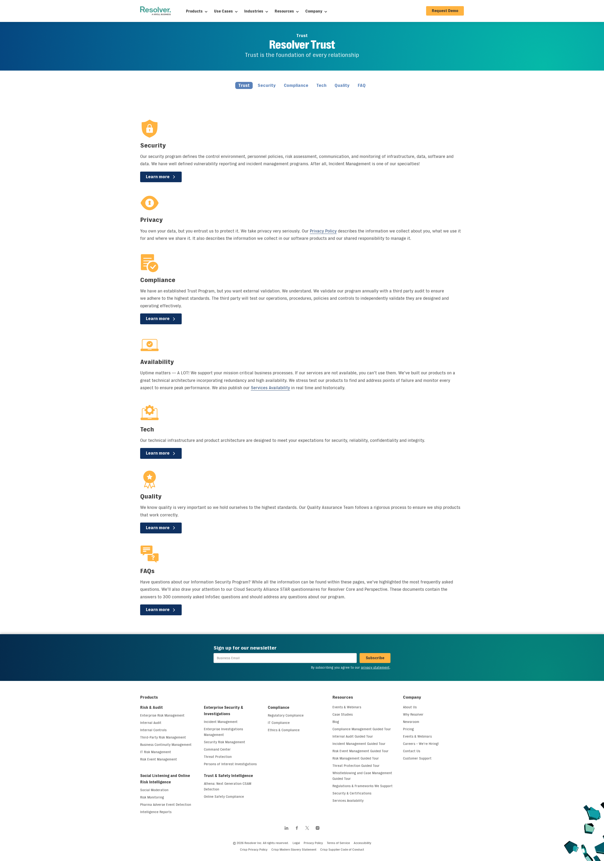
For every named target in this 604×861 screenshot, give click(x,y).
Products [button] (149, 697)
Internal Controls (153, 730)
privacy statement (375, 667)
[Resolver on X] (307, 828)
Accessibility (362, 843)
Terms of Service (338, 843)
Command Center (217, 749)
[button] (375, 658)
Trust (244, 85)
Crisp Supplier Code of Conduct (342, 849)
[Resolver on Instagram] (317, 828)
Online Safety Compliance (224, 796)
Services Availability (270, 387)
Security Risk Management (224, 742)
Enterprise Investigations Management (223, 732)
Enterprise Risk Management (162, 715)
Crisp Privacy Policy (254, 849)
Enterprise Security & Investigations (223, 710)
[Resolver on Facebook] (297, 828)
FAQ (362, 85)
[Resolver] (155, 10)
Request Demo (445, 10)
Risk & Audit (151, 707)
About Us (410, 707)
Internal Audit (150, 723)
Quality (342, 85)
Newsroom (411, 722)
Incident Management (221, 722)
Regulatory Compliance (286, 715)
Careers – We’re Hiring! (421, 744)
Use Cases (223, 11)
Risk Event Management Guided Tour (360, 751)
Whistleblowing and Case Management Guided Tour (362, 776)
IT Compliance (279, 723)
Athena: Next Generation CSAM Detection (227, 786)
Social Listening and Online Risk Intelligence (165, 778)
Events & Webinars (346, 707)
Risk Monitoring (152, 797)
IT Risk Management (155, 752)
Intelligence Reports (156, 812)
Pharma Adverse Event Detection (165, 804)
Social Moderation (154, 790)
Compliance (296, 85)
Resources (284, 11)
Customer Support (417, 758)
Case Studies (342, 714)
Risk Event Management (158, 759)
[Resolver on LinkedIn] (286, 828)
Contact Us (411, 751)
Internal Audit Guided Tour (352, 736)
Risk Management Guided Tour (355, 758)
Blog (335, 722)
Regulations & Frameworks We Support (362, 786)
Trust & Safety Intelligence (228, 775)
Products (194, 11)
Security (267, 85)
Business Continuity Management (166, 745)
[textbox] (285, 658)
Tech (321, 85)
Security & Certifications (351, 793)
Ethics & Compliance (284, 730)
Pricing (408, 729)
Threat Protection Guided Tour (356, 766)
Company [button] (412, 697)
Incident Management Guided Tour (359, 744)
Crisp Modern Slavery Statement (293, 849)
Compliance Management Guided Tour (361, 729)
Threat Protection (218, 757)
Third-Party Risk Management (163, 737)
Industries (253, 11)
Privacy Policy (323, 231)
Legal (296, 843)
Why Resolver (413, 714)
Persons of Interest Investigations (230, 764)
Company (313, 11)
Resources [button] (342, 697)
